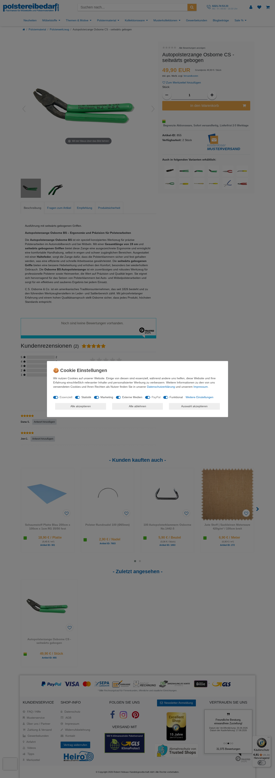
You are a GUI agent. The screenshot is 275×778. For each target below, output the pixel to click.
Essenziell (66, 397)
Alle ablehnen (137, 406)
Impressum (200, 386)
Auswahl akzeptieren (194, 406)
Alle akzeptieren (80, 406)
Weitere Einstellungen (199, 397)
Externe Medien (132, 397)
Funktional (176, 397)
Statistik (86, 397)
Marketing (106, 397)
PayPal (156, 397)
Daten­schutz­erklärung (161, 386)
